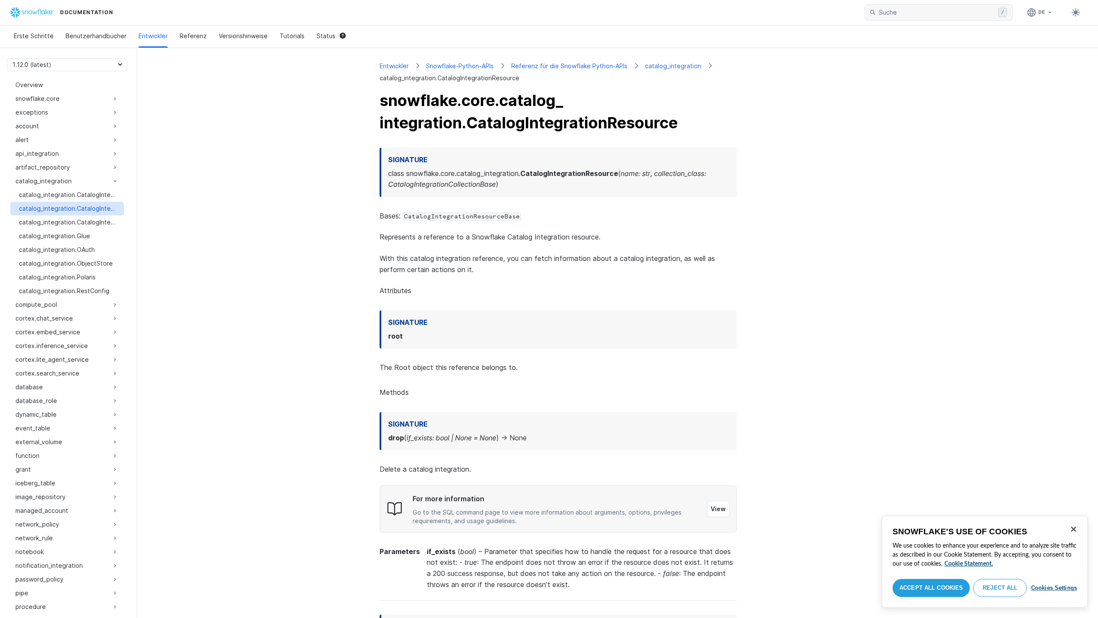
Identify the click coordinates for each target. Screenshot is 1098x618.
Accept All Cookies (931, 588)
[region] (985, 562)
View (718, 508)
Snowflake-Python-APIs (460, 66)
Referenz (193, 35)
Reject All (1000, 588)
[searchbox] (937, 12)
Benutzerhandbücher (96, 35)
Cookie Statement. (968, 564)
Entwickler (153, 35)
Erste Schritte (34, 35)
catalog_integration (673, 66)
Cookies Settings (1054, 588)
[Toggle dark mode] (1075, 12)
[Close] (1073, 529)
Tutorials (292, 35)
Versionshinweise (243, 35)
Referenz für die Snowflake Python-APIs (569, 66)
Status (326, 35)
